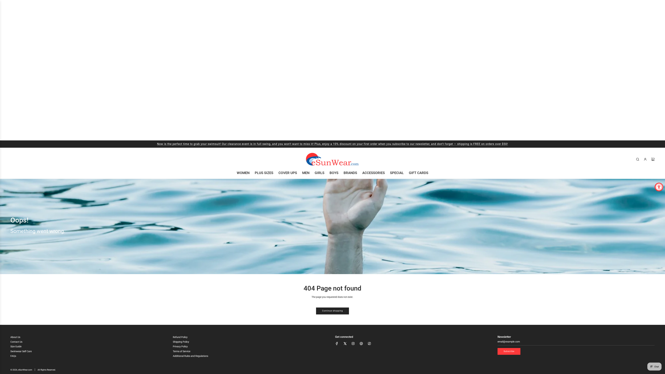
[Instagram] (353, 343)
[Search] (637, 159)
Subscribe (509, 351)
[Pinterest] (361, 343)
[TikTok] (369, 343)
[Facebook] (337, 343)
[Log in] (645, 159)
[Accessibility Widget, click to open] (659, 187)
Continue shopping (332, 311)
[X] (345, 343)
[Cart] (653, 159)
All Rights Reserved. (47, 370)
